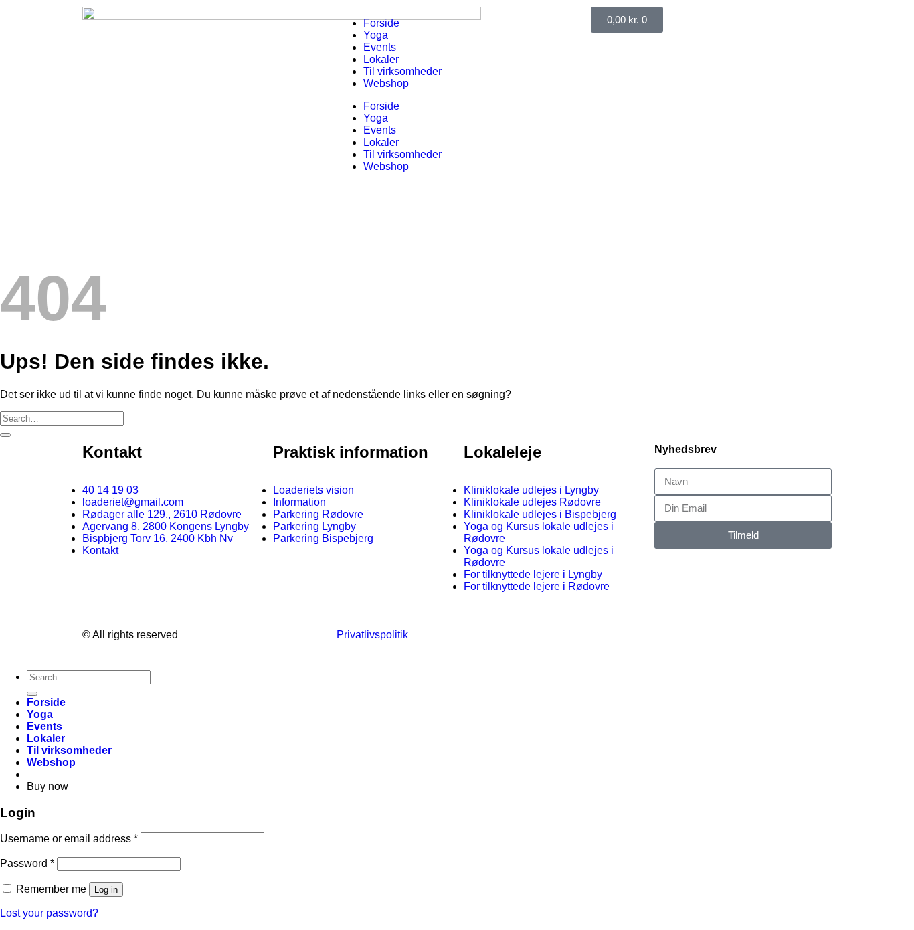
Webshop (386, 83)
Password (27, 863)
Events (379, 47)
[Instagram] (643, 633)
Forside (381, 23)
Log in (106, 890)
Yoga (375, 35)
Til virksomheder (402, 71)
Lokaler (381, 59)
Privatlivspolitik (372, 634)
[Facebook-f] (607, 633)
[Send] (5, 435)
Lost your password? (49, 913)
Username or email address (69, 838)
